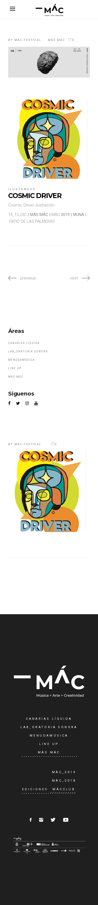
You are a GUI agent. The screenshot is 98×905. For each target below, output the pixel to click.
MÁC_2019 (64, 772)
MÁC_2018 (64, 780)
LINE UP (15, 368)
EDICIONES (35, 789)
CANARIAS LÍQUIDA (24, 343)
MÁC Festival (27, 40)
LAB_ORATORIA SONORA (28, 351)
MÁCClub (64, 789)
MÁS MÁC (56, 40)
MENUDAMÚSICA (21, 359)
